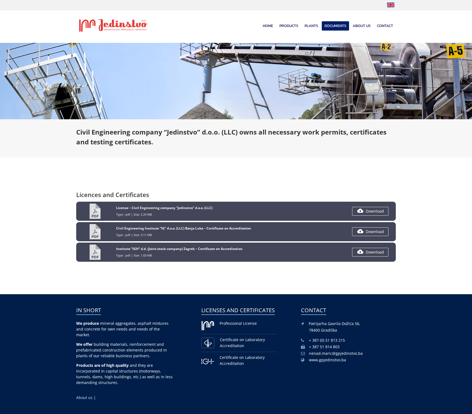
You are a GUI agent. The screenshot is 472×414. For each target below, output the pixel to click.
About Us (362, 26)
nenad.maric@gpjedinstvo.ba (336, 353)
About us (85, 397)
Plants (311, 26)
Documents (335, 26)
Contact (385, 26)
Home (268, 26)
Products (288, 26)
